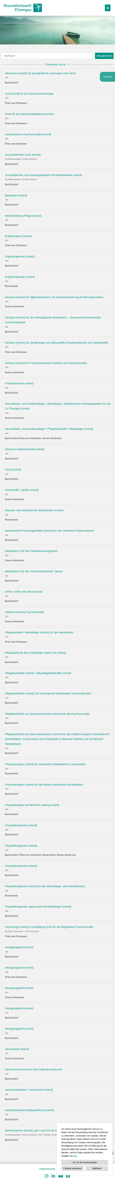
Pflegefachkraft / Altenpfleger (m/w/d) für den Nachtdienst (39, 632)
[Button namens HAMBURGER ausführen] (108, 7)
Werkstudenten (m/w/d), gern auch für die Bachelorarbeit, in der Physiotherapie (52, 1130)
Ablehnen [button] (96, 1168)
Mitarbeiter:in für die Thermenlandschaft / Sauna (34, 571)
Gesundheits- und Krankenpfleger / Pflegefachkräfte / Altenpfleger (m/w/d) (49, 428)
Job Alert (107, 76)
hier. (75, 1156)
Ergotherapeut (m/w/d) (18, 236)
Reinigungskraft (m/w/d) (19, 947)
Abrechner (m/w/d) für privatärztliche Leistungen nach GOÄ (40, 73)
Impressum (47, 1168)
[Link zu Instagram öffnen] (46, 1176)
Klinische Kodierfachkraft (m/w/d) (24, 449)
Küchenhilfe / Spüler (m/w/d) (22, 489)
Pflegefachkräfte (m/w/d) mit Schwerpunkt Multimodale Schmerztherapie (48, 693)
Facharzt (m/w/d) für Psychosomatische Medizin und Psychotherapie (46, 363)
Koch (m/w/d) (13, 469)
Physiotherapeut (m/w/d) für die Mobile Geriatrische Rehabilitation (44, 784)
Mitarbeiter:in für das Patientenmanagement (31, 551)
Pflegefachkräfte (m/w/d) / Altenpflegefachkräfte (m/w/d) (38, 673)
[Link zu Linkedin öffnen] (53, 1176)
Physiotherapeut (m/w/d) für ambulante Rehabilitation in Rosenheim (45, 764)
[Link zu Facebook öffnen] (68, 1176)
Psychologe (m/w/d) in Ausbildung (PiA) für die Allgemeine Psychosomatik (49, 926)
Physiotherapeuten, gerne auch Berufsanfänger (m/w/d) (38, 906)
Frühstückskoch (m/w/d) (19, 383)
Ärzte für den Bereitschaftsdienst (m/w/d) (29, 114)
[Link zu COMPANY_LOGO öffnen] (23, 8)
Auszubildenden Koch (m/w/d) (23, 154)
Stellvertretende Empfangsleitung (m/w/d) (29, 1110)
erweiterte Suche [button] (55, 64)
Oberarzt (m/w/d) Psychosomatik (24, 612)
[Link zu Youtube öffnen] (61, 1176)
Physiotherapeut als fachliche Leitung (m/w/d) (32, 805)
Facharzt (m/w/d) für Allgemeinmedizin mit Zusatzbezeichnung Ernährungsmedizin (54, 297)
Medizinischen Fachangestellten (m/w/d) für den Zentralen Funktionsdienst (49, 530)
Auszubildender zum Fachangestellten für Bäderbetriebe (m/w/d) (43, 175)
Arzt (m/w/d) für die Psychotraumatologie (29, 93)
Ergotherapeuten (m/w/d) (20, 256)
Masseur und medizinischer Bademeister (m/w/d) (34, 510)
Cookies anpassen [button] (72, 1168)
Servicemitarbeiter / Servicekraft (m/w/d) (29, 1089)
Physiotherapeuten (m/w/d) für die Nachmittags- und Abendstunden (45, 886)
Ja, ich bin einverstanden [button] (85, 1162)
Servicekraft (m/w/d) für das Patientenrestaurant (33, 1069)
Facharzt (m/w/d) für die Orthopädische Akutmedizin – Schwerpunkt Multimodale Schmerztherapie (53, 320)
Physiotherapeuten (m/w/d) (21, 825)
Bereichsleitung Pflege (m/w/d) (23, 215)
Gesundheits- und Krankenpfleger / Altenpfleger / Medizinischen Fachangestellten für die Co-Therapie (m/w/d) (58, 406)
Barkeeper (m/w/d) (16, 195)
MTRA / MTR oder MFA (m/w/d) (24, 591)
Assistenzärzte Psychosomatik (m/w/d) (28, 134)
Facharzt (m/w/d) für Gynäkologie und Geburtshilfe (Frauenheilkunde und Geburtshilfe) (56, 342)
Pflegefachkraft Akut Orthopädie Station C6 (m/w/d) (35, 652)
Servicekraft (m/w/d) (17, 1049)
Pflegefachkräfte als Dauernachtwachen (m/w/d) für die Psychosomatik (47, 713)
